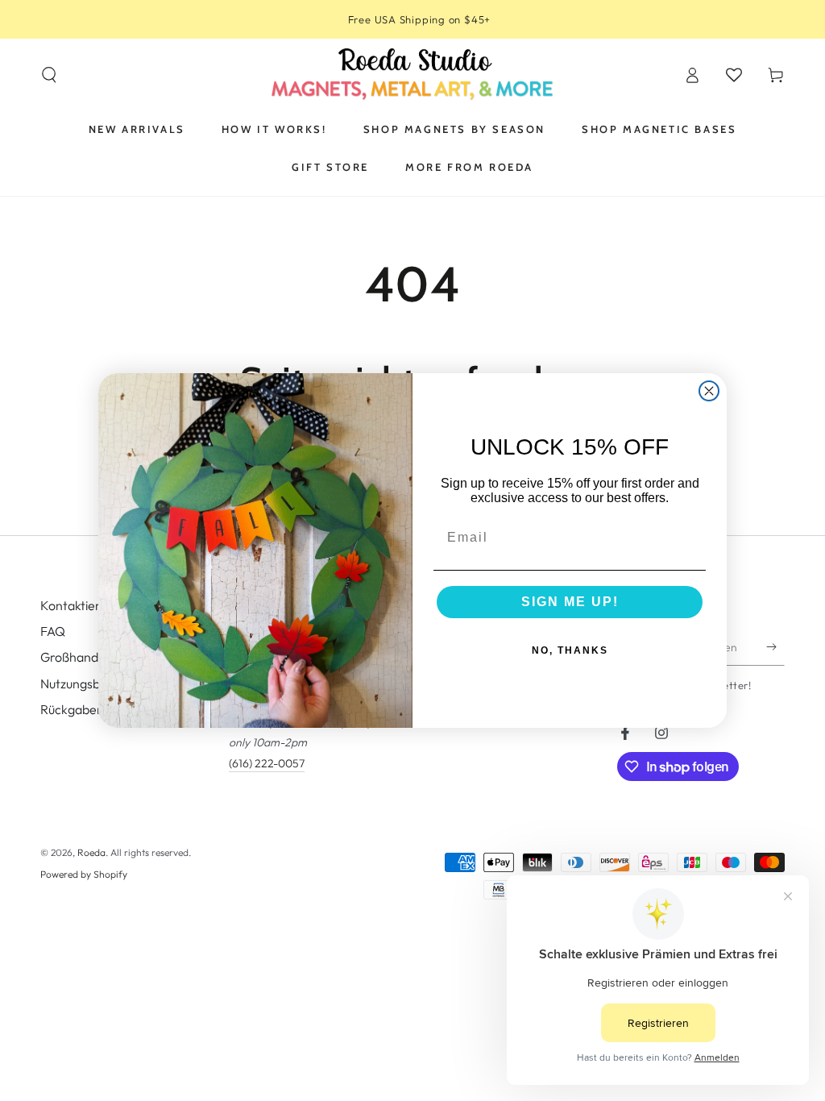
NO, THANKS (570, 650)
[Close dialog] (709, 391)
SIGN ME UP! (570, 602)
